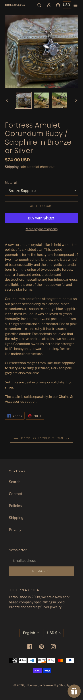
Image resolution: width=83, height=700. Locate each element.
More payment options (42, 229)
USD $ (52, 633)
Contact (15, 494)
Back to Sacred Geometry (45, 438)
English (29, 633)
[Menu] (75, 5)
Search (14, 482)
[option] (23, 100)
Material (11, 182)
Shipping (12, 167)
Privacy (15, 530)
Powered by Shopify (56, 685)
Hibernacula (33, 685)
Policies (15, 506)
